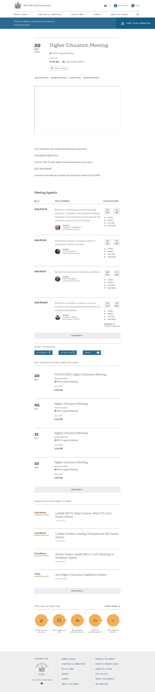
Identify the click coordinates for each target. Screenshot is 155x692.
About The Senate (119, 14)
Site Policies (102, 674)
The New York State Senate (37, 6)
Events (97, 14)
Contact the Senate (105, 659)
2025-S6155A (41, 302)
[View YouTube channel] (105, 5)
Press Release (40, 512)
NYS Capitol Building (63, 53)
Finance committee (112, 326)
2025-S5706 (40, 240)
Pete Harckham (70, 279)
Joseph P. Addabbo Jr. (72, 227)
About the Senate (70, 684)
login (137, 5)
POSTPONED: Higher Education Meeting (80, 374)
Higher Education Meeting (71, 403)
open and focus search (137, 15)
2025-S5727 (40, 271)
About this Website (105, 679)
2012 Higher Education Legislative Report (81, 574)
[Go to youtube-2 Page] (41, 683)
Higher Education (59, 78)
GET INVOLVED (102, 684)
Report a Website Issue (107, 664)
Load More (76, 336)
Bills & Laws (78, 14)
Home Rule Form (104, 669)
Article (37, 574)
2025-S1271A (40, 209)
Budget (65, 674)
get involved (123, 5)
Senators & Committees (49, 14)
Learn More (111, 606)
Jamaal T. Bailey (70, 317)
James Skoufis (69, 251)
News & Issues (21, 14)
